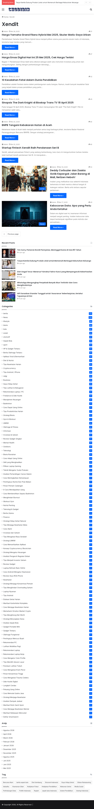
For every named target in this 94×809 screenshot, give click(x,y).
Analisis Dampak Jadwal (12, 701)
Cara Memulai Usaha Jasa (13, 693)
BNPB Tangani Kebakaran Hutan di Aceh (27, 125)
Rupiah (36, 791)
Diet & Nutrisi (8, 360)
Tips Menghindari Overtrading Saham (18, 588)
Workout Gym (8, 501)
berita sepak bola (22, 782)
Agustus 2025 (8, 757)
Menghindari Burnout (11, 497)
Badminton (7, 403)
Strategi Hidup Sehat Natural (14, 521)
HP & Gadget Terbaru (11, 349)
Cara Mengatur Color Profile (14, 658)
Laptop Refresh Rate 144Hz (14, 568)
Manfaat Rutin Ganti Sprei (13, 705)
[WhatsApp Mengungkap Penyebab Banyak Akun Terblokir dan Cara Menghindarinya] (8, 286)
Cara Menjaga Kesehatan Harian (16, 607)
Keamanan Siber (18, 786)
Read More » (10, 47)
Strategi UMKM (9, 541)
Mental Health (8, 443)
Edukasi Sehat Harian (11, 599)
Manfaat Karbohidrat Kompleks (15, 603)
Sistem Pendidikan (66, 791)
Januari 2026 (8, 745)
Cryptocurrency (9, 368)
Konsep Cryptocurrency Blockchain (17, 548)
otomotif (6, 337)
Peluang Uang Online (11, 689)
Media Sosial (79, 786)
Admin (6, 31)
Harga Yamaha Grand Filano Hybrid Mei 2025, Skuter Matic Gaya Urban (46, 34)
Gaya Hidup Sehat (10, 384)
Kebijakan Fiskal (32, 786)
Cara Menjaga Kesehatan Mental (16, 709)
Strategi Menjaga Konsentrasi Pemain (18, 584)
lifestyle (6, 321)
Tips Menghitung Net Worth (14, 615)
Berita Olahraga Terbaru (12, 353)
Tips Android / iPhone (11, 372)
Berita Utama (8, 513)
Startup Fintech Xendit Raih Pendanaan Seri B (30, 147)
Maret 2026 (8, 738)
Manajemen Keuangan (12, 400)
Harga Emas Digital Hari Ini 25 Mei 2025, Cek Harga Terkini (38, 57)
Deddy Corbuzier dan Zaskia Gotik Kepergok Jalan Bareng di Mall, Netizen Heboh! (70, 174)
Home (5, 17)
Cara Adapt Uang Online (12, 458)
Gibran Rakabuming (84, 782)
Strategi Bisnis (9, 415)
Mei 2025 (7, 768)
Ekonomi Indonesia (51, 782)
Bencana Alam (8, 782)
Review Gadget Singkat (12, 439)
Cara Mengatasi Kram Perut (14, 670)
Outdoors (7, 447)
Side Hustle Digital (10, 682)
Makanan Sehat (65, 786)
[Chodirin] (19, 9)
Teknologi (7, 450)
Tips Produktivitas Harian (13, 411)
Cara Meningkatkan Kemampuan (16, 478)
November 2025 (9, 753)
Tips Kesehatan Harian (12, 364)
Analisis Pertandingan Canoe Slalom (17, 474)
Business (6, 380)
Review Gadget (9, 564)
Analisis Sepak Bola (10, 623)
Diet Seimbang (37, 782)
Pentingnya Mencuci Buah (13, 638)
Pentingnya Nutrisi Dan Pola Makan (17, 482)
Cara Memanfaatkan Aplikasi (14, 544)
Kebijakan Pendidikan (49, 786)
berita (5, 313)
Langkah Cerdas (9, 685)
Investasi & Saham (10, 435)
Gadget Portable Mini (11, 627)
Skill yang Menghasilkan (12, 462)
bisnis (5, 325)
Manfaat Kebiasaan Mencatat (15, 713)
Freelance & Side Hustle (12, 396)
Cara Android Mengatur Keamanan (16, 572)
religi (5, 376)
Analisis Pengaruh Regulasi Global (16, 556)
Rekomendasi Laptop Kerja (13, 654)
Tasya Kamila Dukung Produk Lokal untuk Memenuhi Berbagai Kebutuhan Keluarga (54, 261)
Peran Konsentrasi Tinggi (13, 674)
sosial (5, 333)
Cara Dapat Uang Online (12, 407)
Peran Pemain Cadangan (13, 486)
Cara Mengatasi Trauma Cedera (16, 678)
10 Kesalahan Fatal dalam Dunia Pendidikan (29, 80)
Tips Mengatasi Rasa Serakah (15, 537)
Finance (6, 517)
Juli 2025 (6, 761)
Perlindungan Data (9, 791)
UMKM (6, 423)
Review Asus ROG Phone (13, 576)
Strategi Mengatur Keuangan (14, 552)
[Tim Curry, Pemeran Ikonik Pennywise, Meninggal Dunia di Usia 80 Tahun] (8, 253)
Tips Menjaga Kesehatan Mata (15, 525)
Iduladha (6, 786)
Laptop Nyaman (9, 591)
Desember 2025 (9, 749)
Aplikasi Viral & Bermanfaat (13, 357)
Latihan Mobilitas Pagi (12, 646)
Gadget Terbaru (9, 631)
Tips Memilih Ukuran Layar (13, 662)
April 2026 (7, 734)
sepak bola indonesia (49, 791)
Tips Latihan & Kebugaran (13, 388)
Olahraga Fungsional (11, 635)
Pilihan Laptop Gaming (12, 466)
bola (5, 329)
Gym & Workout (9, 419)
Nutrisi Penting (9, 505)
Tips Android (8, 595)
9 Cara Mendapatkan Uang (14, 490)
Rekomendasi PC (10, 642)
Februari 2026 (8, 742)
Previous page (13, 234)
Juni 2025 (7, 764)
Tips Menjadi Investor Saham (14, 560)
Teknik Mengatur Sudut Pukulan (15, 470)
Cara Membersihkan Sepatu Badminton (18, 494)
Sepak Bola (7, 341)
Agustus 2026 (8, 730)
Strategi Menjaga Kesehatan (14, 697)
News (5, 317)
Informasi (7, 431)
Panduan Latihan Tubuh (12, 666)
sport (5, 345)
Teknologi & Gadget (11, 509)
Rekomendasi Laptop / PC (13, 392)
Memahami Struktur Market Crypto (17, 611)
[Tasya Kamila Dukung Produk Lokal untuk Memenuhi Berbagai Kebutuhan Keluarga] (8, 264)
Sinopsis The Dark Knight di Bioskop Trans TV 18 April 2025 (38, 102)
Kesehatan (7, 580)
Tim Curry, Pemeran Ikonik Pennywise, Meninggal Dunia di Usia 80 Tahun (49, 250)
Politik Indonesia (25, 791)
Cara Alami (7, 529)
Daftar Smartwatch (10, 717)
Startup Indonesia (82, 791)
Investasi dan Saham (11, 533)
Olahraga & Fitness (10, 427)
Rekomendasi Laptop (11, 650)
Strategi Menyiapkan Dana (13, 619)
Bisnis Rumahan (9, 454)
